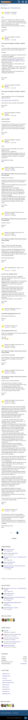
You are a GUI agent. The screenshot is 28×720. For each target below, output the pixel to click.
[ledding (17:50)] (11, 620)
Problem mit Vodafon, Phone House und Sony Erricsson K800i (14, 168)
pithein (5, 554)
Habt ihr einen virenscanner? (11, 553)
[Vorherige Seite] (11, 533)
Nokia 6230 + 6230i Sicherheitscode (12, 634)
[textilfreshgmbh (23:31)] (6, 620)
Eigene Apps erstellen (9, 549)
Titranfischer (7, 13)
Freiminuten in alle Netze (11, 12)
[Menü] (26, 1)
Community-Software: (14, 717)
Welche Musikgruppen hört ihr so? (13, 308)
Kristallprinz (23, 663)
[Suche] (19, 1)
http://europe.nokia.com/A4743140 (13, 59)
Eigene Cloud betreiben (9, 562)
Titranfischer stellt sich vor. (11, 325)
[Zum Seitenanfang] (25, 718)
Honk (5, 591)
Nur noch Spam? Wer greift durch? (12, 641)
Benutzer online (6, 575)
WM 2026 (6, 630)
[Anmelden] (22, 2)
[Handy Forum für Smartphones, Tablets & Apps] (5, 1)
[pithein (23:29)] (8, 620)
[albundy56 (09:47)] (13, 620)
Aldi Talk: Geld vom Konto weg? (11, 638)
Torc (5, 551)
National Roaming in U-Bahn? (11, 607)
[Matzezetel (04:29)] (3, 620)
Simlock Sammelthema (9, 645)
